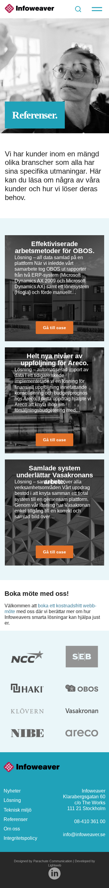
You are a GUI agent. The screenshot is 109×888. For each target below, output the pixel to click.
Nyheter (12, 790)
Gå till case (54, 327)
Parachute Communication (52, 861)
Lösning (12, 800)
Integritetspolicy (20, 838)
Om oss (12, 828)
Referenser (16, 819)
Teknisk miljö (17, 810)
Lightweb (54, 865)
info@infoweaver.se (84, 834)
